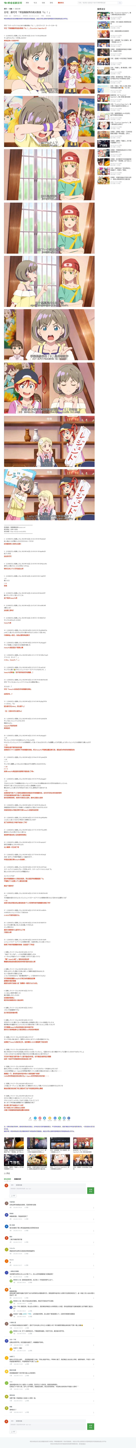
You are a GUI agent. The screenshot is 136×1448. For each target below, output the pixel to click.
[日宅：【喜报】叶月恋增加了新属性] (103, 61)
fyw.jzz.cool (22, 527)
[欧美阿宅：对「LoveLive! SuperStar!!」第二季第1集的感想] (103, 98)
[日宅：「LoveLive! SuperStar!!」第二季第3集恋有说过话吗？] (103, 16)
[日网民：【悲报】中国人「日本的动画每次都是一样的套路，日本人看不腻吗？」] (103, 134)
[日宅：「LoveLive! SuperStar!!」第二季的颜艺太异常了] (103, 125)
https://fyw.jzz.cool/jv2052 (18, 531)
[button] (97, 2)
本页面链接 (68, 1441)
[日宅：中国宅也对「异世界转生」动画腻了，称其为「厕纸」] (103, 171)
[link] (5, 9)
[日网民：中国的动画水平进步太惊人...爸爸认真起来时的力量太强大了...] (103, 180)
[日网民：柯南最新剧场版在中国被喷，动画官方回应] (103, 52)
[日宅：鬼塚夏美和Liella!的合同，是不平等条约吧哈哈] (103, 116)
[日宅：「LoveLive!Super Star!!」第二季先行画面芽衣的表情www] (103, 107)
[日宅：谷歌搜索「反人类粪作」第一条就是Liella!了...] (103, 43)
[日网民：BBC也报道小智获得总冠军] (103, 25)
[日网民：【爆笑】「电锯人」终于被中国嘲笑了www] (103, 144)
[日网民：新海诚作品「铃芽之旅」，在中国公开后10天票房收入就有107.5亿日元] (103, 80)
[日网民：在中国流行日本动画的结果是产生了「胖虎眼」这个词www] (103, 162)
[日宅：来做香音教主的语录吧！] (103, 34)
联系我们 (83, 1444)
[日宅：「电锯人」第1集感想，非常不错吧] (103, 70)
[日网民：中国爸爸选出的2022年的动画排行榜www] (103, 153)
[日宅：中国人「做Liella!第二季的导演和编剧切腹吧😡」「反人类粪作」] (103, 89)
